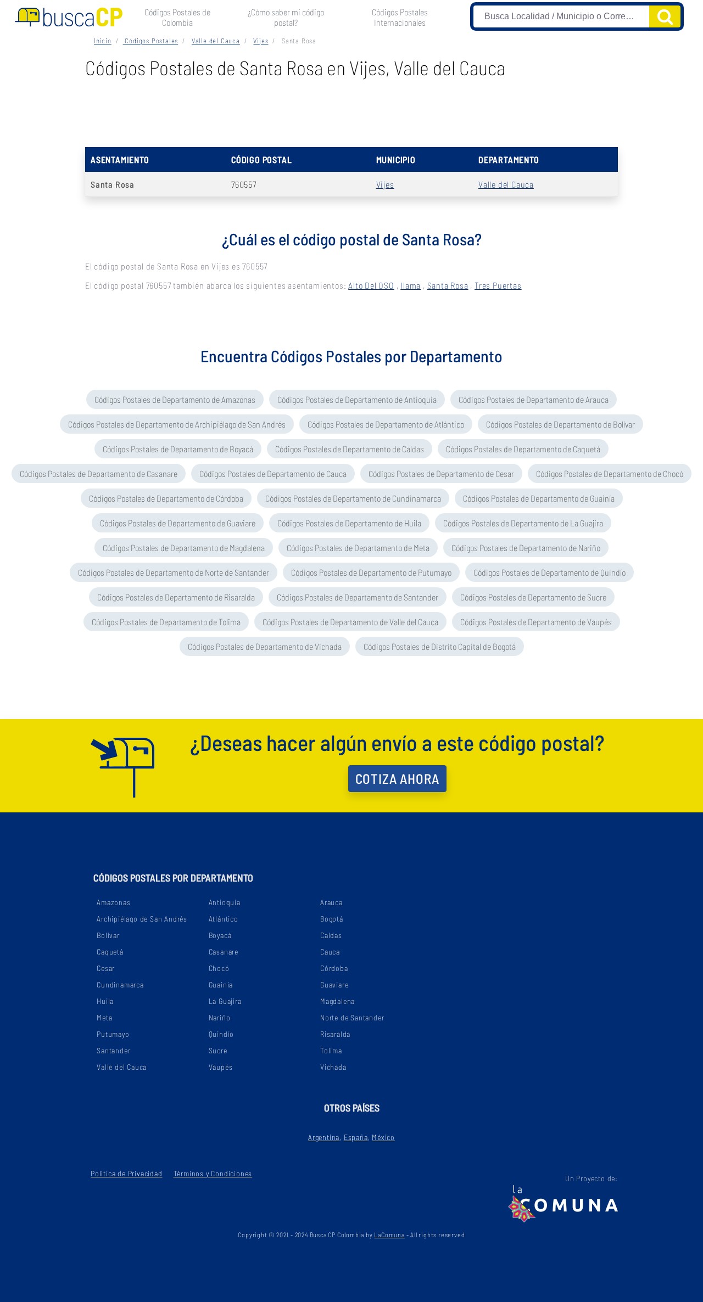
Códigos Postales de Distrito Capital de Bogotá (440, 646)
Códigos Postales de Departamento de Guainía (539, 498)
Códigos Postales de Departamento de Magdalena (184, 547)
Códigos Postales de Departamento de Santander (357, 597)
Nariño (220, 1017)
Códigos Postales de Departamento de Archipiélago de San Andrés (177, 424)
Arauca (331, 902)
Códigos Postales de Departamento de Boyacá (178, 449)
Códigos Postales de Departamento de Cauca (273, 473)
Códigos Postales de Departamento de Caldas (349, 449)
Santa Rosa (447, 285)
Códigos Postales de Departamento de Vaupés (536, 621)
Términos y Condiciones (213, 1173)
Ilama (410, 285)
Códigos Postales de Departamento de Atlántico (386, 424)
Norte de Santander (352, 1017)
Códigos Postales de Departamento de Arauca (534, 399)
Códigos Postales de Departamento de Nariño (525, 547)
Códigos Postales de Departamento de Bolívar (560, 424)
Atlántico (223, 918)
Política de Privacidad (127, 1173)
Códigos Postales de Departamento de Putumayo (371, 572)
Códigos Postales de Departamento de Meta (358, 547)
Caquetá (110, 951)
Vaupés (221, 1066)
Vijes (260, 40)
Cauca (330, 951)
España (356, 1137)
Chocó (219, 968)
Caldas (331, 935)
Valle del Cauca (216, 40)
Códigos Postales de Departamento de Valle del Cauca (350, 621)
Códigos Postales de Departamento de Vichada (265, 646)
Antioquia (225, 902)
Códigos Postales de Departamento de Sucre (533, 597)
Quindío (222, 1034)
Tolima (331, 1050)
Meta (104, 1017)
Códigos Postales (150, 40)
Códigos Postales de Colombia (177, 17)
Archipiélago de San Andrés (142, 918)
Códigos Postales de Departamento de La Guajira (523, 523)
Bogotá (331, 918)
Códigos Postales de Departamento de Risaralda (176, 597)
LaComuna (389, 1234)
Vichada (333, 1066)
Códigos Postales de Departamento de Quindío (549, 572)
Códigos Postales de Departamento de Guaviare (177, 523)
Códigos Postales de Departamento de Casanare (98, 473)
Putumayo (113, 1034)
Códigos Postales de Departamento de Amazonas (174, 399)
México (383, 1137)
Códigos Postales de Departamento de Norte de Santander (173, 572)
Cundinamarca (120, 984)
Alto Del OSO (371, 285)
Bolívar (108, 935)
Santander (113, 1050)
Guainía (221, 984)
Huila (105, 1001)
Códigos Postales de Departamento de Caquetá (523, 449)
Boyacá (220, 935)
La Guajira (225, 1001)
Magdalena (337, 1001)
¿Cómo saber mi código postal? (286, 17)
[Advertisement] (351, 114)
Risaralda (335, 1034)
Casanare (223, 951)
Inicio (102, 40)
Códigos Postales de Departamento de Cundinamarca (353, 498)
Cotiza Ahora (397, 778)
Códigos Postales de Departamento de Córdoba (166, 498)
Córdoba (334, 968)
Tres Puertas (498, 285)
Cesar (106, 968)
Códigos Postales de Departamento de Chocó (609, 473)
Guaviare (334, 984)
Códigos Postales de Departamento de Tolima (166, 621)
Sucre (218, 1050)
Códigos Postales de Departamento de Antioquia (357, 399)
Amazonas (113, 902)
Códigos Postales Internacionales (400, 17)
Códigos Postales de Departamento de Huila (349, 523)
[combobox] (561, 16)
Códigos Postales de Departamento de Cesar (441, 473)
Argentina (323, 1137)
